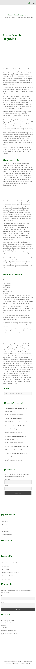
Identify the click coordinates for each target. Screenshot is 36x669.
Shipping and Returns (8, 528)
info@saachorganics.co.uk (8, 630)
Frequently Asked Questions (10, 572)
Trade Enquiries (7, 534)
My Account (5, 566)
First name (7, 479)
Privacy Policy (6, 579)
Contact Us (5, 531)
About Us (5, 521)
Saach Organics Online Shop (10, 563)
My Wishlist (5, 569)
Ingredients (5, 525)
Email (6, 485)
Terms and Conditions (8, 576)
